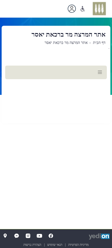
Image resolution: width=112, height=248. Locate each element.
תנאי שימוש (54, 245)
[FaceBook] (51, 236)
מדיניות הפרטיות (78, 245)
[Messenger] (16, 236)
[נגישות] (82, 8)
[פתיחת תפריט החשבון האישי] (71, 9)
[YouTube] (39, 236)
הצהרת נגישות (32, 245)
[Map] (5, 236)
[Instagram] (28, 236)
